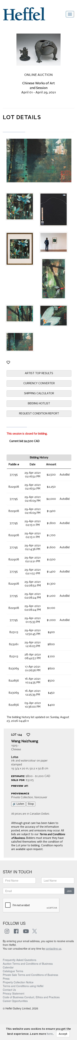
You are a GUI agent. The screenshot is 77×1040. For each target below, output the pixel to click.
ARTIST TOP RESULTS (39, 373)
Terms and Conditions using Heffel (23, 986)
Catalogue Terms (13, 971)
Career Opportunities (15, 1001)
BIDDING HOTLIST (39, 403)
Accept (63, 1034)
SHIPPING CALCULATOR (39, 393)
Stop (31, 804)
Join (69, 891)
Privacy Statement (13, 993)
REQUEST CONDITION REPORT (39, 413)
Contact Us (9, 990)
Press (6, 978)
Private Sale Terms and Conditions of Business (30, 975)
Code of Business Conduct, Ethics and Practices (31, 997)
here (50, 1034)
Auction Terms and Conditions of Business (28, 963)
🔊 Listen (18, 804)
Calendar (8, 967)
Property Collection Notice (18, 982)
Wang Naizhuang (24, 741)
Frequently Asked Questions (19, 960)
